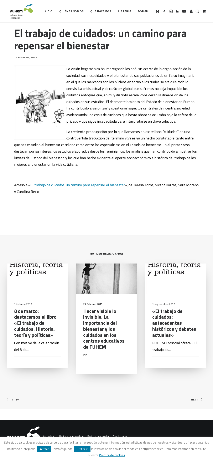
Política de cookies (98, 437)
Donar (143, 11)
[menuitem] (48, 11)
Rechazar (82, 449)
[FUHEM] (20, 11)
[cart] (203, 11)
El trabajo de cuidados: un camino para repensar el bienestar (77, 185)
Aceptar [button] (44, 449)
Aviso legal (49, 437)
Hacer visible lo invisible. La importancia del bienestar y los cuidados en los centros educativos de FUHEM (104, 329)
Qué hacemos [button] (100, 11)
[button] (158, 11)
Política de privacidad (71, 437)
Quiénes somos (71, 11)
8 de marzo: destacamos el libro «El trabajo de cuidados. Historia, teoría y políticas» (35, 323)
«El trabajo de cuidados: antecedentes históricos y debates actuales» (174, 323)
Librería (124, 11)
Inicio (48, 11)
